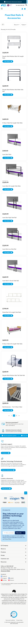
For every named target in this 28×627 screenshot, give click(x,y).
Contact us (5, 453)
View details (7, 61)
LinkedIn (12, 578)
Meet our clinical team (7, 470)
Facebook (4, 576)
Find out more (5, 488)
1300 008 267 (20, 5)
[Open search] (26, 5)
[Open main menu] (2, 9)
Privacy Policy (8, 539)
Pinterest (12, 580)
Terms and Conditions (10, 620)
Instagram (4, 578)
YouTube (5, 580)
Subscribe (18, 532)
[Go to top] (25, 492)
